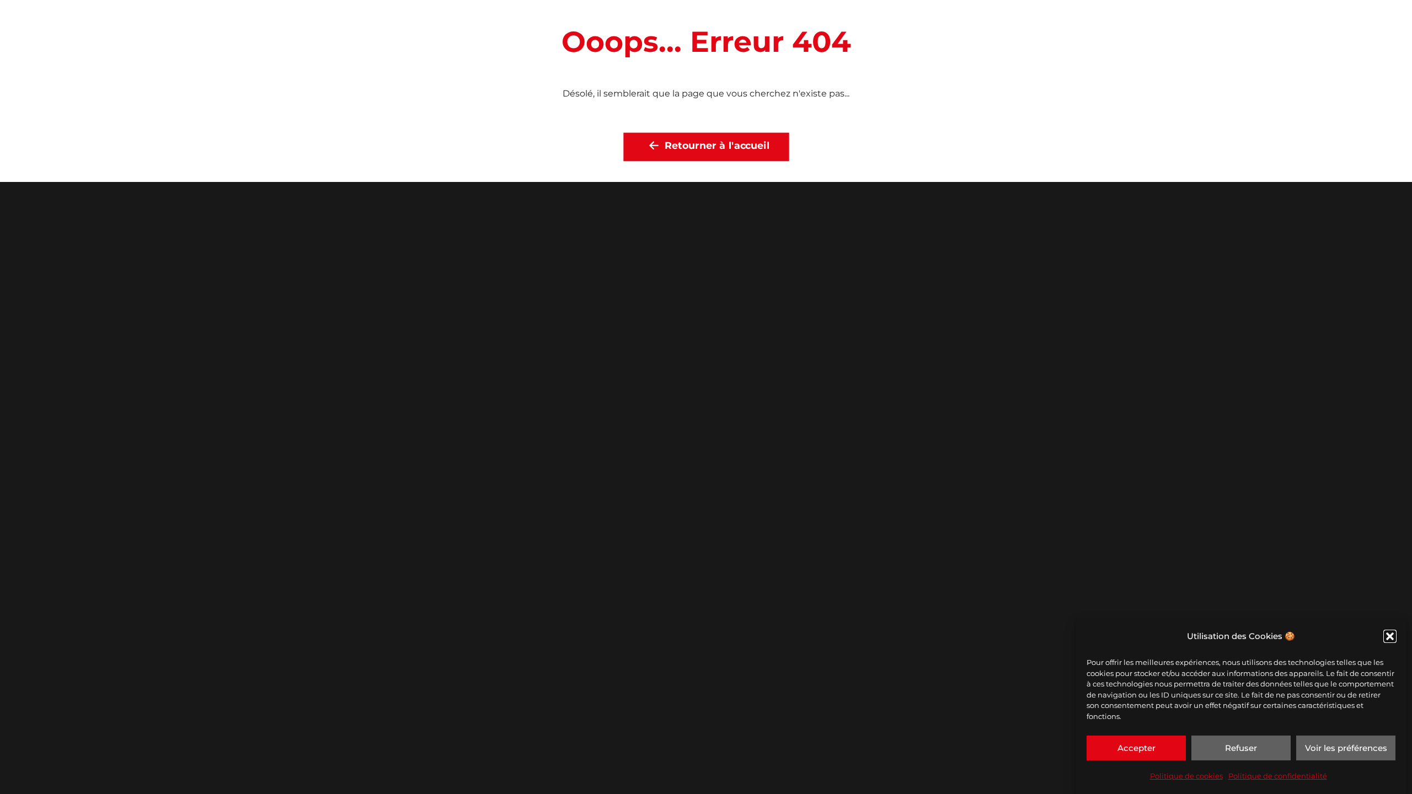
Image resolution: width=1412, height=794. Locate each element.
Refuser (1241, 748)
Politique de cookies (1186, 775)
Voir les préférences (1346, 748)
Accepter (1136, 748)
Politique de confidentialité (1277, 775)
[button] (1389, 636)
